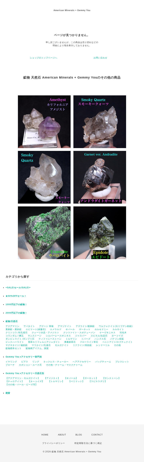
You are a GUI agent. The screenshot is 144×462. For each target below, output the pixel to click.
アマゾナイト (64, 326)
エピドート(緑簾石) (36, 329)
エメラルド (55, 329)
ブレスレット (122, 361)
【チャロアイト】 (15, 381)
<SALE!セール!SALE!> (18, 287)
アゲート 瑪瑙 (46, 326)
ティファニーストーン (50, 339)
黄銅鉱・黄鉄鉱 (14, 329)
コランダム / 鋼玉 (15, 335)
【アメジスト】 (52, 378)
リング (35, 361)
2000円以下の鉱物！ (16, 313)
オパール (70, 329)
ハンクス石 (100, 339)
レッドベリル (103, 345)
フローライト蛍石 (89, 342)
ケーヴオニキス (108, 332)
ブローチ (10, 365)
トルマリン (71, 339)
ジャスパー (81, 335)
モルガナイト (62, 345)
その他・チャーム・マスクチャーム (64, 365)
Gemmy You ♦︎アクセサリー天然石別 (25, 373)
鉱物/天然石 (12, 321)
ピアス (24, 361)
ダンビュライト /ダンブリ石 (20, 339)
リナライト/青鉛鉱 (82, 345)
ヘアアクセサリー (82, 361)
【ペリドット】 (76, 381)
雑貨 (8, 393)
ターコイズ (117, 335)
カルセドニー (101, 329)
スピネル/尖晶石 (99, 335)
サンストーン (35, 335)
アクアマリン (12, 326)
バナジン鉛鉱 (117, 339)
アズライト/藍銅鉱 (85, 326)
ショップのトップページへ (43, 58)
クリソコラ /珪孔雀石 (17, 332)
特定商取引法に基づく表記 (88, 443)
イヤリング (11, 361)
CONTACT (97, 435)
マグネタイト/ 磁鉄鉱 (17, 345)
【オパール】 (71, 378)
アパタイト (29, 326)
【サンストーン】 (111, 378)
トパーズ (85, 339)
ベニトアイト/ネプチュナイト (117, 342)
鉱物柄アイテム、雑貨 (37, 348)
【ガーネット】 (90, 378)
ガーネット (84, 329)
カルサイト (118, 329)
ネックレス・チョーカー (55, 361)
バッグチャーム (103, 361)
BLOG (79, 435)
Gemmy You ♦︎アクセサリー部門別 (24, 357)
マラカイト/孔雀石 (41, 345)
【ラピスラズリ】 (98, 381)
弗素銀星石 (70, 342)
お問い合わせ (100, 58)
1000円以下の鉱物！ (16, 304)
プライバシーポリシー (53, 443)
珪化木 (123, 332)
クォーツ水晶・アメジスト (45, 332)
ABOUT (62, 435)
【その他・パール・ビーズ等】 (22, 384)
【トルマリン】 (56, 381)
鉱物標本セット (14, 348)
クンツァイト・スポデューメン (79, 332)
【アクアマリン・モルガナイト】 (23, 378)
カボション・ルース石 (30, 365)
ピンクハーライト (15, 342)
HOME (44, 435)
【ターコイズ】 (36, 381)
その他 (117, 345)
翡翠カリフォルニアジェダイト (44, 342)
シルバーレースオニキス (58, 335)
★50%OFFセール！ (16, 296)
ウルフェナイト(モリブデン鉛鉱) (116, 326)
